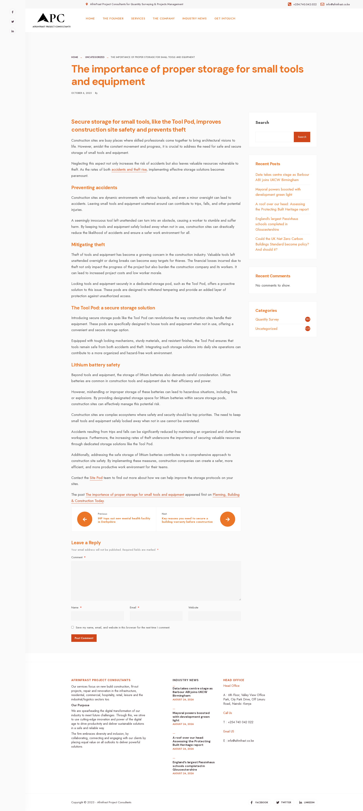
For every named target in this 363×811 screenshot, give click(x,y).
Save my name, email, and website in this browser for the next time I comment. (123, 627)
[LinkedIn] (12, 31)
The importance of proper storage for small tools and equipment (135, 494)
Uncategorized (95, 57)
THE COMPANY (164, 18)
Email (134, 607)
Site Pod (96, 477)
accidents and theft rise (129, 169)
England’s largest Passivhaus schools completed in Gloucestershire (276, 224)
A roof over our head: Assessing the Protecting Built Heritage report (282, 206)
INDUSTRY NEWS (194, 18)
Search (262, 122)
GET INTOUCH (224, 18)
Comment (78, 557)
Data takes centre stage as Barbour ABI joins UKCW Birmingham (282, 177)
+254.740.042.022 (304, 4)
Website (193, 607)
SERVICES (138, 18)
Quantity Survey (267, 319)
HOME (90, 18)
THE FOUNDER (113, 18)
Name (76, 607)
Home (74, 57)
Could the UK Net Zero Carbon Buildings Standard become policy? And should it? (282, 244)
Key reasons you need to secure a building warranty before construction (187, 518)
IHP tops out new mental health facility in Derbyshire (124, 518)
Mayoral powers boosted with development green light (278, 192)
